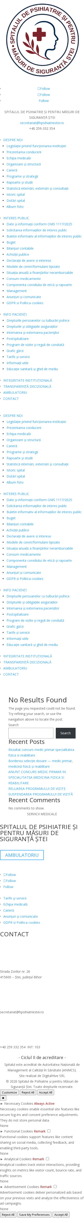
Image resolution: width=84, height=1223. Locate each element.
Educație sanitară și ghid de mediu (32, 369)
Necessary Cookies (18, 1103)
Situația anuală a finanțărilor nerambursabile (40, 272)
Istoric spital (16, 194)
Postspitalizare (18, 338)
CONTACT (11, 398)
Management (17, 291)
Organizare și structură (24, 164)
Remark (40, 1131)
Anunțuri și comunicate (24, 297)
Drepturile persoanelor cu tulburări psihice (38, 320)
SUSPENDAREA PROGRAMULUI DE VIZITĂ (40, 794)
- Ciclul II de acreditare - (42, 1057)
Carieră (12, 170)
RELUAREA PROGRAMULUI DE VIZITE (37, 788)
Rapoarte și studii (20, 182)
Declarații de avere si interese (29, 260)
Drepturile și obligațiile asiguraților (32, 326)
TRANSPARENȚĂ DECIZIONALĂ (27, 386)
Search (13, 725)
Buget (11, 242)
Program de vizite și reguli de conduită (35, 344)
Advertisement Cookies (21, 1187)
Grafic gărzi (15, 350)
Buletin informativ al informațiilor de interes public (44, 236)
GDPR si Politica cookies (25, 303)
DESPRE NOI (13, 140)
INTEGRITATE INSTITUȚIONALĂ (27, 380)
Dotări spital (16, 200)
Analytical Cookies (18, 1159)
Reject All (28, 1092)
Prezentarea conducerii (24, 152)
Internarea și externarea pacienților (33, 332)
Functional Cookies (18, 1131)
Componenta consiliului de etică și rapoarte (39, 284)
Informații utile (17, 363)
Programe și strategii (22, 176)
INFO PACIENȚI (15, 314)
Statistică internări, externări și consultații (37, 188)
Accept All (45, 1092)
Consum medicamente (24, 278)
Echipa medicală (19, 158)
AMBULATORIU (15, 392)
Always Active (44, 1103)
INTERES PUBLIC (16, 218)
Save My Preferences (34, 1215)
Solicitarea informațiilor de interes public (37, 230)
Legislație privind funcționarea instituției (36, 146)
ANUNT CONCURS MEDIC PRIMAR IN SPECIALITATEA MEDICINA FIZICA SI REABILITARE (37, 777)
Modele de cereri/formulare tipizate (33, 266)
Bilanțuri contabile (20, 248)
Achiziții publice (18, 254)
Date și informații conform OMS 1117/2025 (39, 224)
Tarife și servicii (18, 357)
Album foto (15, 206)
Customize (9, 1092)
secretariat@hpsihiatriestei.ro (42, 123)
